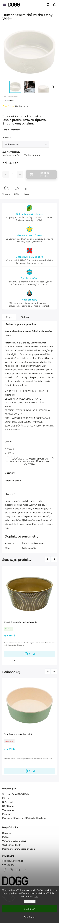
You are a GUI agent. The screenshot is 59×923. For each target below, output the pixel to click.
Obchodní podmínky (11, 844)
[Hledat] (48, 4)
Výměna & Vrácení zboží (14, 841)
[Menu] (4, 5)
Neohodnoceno (22, 106)
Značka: (8, 100)
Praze (35, 305)
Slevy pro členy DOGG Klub (15, 794)
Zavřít (51, 199)
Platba (5, 837)
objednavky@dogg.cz (12, 860)
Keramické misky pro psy (34, 543)
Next (54, 559)
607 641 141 (8, 864)
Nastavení (29, 902)
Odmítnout (29, 917)
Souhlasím (29, 908)
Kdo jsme (6, 798)
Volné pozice (8, 810)
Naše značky (8, 802)
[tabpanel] (29, 615)
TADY (32, 464)
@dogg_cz (25, 870)
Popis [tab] (9, 317)
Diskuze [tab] (25, 317)
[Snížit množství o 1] (5, 174)
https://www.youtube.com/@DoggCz (18, 870)
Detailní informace (11, 129)
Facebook (4, 870)
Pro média (7, 814)
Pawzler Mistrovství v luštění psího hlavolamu (24, 818)
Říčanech (45, 305)
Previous (48, 559)
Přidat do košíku (44, 174)
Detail (32, 654)
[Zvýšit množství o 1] (20, 174)
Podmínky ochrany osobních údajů (18, 848)
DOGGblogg (8, 806)
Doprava (6, 833)
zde (36, 896)
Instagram (11, 870)
